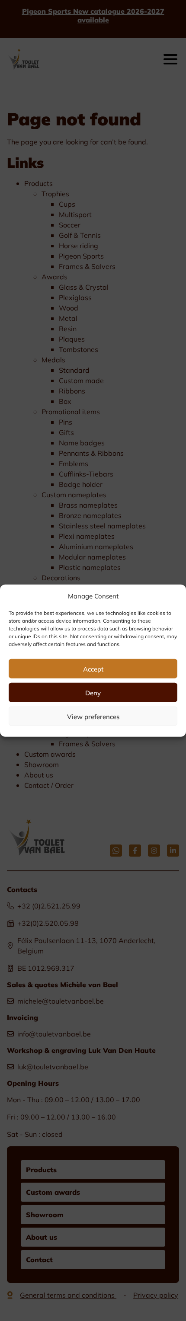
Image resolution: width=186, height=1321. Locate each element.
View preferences (93, 716)
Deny (93, 692)
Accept (93, 668)
